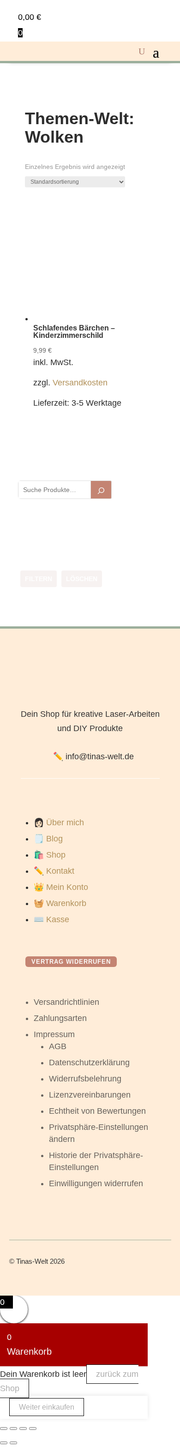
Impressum (54, 1034)
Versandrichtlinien (66, 1002)
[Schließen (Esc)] (32, 1428)
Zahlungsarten (60, 1018)
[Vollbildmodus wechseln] (13, 1428)
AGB (57, 1046)
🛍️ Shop (50, 854)
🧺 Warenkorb (60, 903)
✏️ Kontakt (54, 871)
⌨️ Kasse (51, 919)
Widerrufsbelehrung (85, 1078)
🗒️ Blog (48, 838)
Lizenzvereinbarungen (90, 1094)
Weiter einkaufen (46, 1407)
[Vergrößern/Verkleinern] (3, 1428)
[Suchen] (101, 489)
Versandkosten (80, 382)
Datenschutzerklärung (89, 1062)
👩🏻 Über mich (59, 822)
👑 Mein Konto (61, 887)
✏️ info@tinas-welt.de (93, 756)
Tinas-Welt (32, 1261)
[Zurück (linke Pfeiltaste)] (3, 1442)
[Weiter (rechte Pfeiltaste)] (13, 1442)
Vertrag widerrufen (71, 961)
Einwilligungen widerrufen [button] (96, 1183)
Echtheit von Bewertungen (97, 1111)
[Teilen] (23, 1428)
